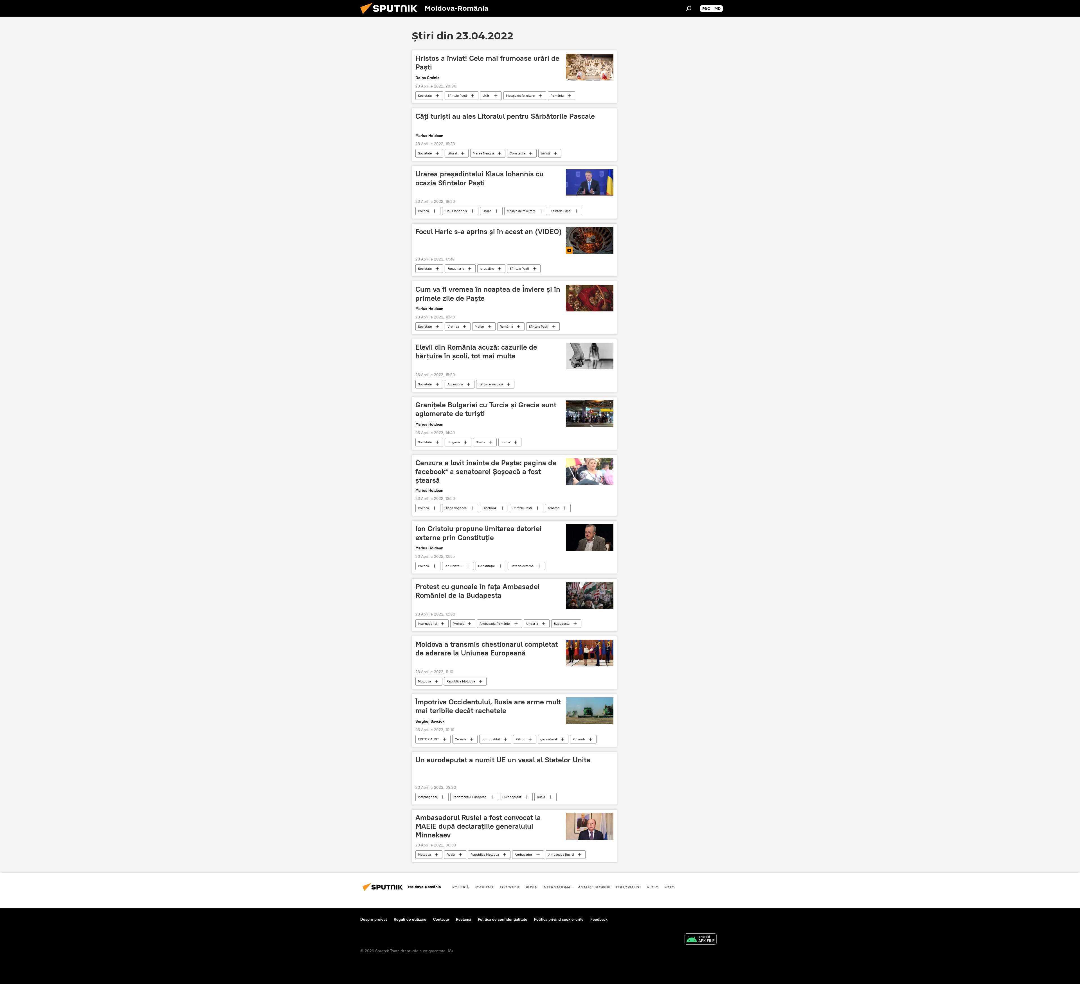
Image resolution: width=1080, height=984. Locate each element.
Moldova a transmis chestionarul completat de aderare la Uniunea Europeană (486, 648)
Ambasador (523, 854)
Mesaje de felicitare (520, 95)
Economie (510, 886)
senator (553, 508)
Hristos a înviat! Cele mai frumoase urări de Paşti (487, 62)
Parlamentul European (470, 797)
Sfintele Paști (457, 95)
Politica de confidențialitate (502, 919)
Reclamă (463, 919)
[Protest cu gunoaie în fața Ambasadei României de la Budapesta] (589, 595)
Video (653, 886)
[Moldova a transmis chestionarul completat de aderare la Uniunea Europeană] (589, 653)
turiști (545, 153)
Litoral (452, 153)
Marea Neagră (483, 153)
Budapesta (562, 623)
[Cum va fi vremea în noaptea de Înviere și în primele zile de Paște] (589, 298)
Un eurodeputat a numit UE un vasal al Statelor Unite (502, 759)
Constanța (517, 153)
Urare (487, 211)
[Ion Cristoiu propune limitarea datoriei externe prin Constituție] (589, 537)
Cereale (460, 739)
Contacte (441, 919)
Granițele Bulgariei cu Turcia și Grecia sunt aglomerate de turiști (485, 409)
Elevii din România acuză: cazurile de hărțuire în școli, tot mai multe (476, 351)
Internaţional (427, 623)
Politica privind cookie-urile (559, 919)
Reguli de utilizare (410, 919)
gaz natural (548, 739)
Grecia (480, 442)
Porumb (579, 739)
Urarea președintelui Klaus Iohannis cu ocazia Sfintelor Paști (479, 178)
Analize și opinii (594, 886)
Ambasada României (495, 623)
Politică (423, 211)
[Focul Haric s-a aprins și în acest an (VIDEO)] (589, 240)
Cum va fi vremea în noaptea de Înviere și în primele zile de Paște (487, 293)
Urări (486, 95)
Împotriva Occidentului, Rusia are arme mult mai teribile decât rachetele (488, 706)
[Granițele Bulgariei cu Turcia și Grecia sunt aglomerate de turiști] (589, 413)
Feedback (599, 919)
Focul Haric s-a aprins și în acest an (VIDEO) (488, 231)
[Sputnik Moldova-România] (391, 15)
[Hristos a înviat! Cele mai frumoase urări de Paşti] (589, 67)
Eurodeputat (511, 797)
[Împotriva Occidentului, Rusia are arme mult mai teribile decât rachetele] (589, 710)
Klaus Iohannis (456, 211)
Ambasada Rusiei (561, 854)
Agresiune (455, 384)
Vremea (453, 326)
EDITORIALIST (428, 739)
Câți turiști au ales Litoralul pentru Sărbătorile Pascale (505, 116)
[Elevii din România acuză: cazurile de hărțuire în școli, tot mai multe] (589, 356)
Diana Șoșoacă (456, 508)
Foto (669, 886)
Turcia (505, 442)
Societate (425, 95)
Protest (458, 623)
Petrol (520, 739)
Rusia (541, 797)
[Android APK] (700, 939)
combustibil (491, 739)
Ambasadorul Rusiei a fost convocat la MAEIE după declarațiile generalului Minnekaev (478, 826)
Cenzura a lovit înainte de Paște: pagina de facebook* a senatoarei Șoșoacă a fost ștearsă (485, 471)
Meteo (479, 326)
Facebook (489, 508)
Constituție (486, 566)
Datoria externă (522, 566)
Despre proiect (373, 919)
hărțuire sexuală (491, 384)
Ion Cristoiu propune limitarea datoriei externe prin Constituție (478, 533)
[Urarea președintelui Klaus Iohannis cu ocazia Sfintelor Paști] (589, 182)
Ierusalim (487, 268)
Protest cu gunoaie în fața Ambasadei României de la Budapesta (477, 591)
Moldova (424, 681)
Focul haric (455, 268)
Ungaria (532, 623)
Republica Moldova (461, 681)
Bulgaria (453, 442)
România (557, 95)
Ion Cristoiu (453, 566)
